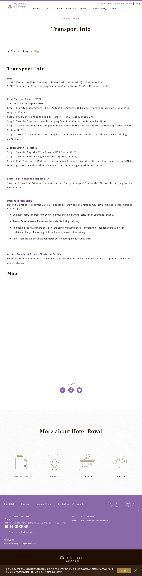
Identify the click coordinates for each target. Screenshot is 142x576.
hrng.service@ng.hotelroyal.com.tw (94, 520)
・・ (134, 569)
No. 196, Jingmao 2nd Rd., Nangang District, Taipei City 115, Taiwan (40, 523)
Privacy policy (9, 540)
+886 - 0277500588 (21, 516)
